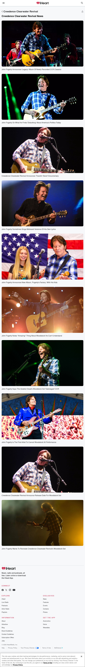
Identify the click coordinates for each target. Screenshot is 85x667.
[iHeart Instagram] (10, 590)
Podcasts (5, 605)
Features (46, 602)
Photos (45, 612)
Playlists (4, 612)
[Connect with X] (6, 590)
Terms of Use (46, 648)
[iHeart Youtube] (14, 590)
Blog (3, 627)
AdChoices (57, 648)
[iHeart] (42, 3)
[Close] (81, 656)
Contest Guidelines (8, 634)
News (45, 599)
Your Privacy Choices (28, 648)
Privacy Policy (12, 648)
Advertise (5, 624)
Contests (46, 609)
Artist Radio (5, 609)
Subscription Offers (8, 637)
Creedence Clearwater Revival (20, 11)
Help (3, 648)
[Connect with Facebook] (3, 590)
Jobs (3, 641)
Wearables (46, 627)
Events (45, 605)
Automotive (46, 621)
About (3, 621)
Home (45, 624)
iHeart (3, 599)
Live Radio (5, 602)
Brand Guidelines (7, 631)
